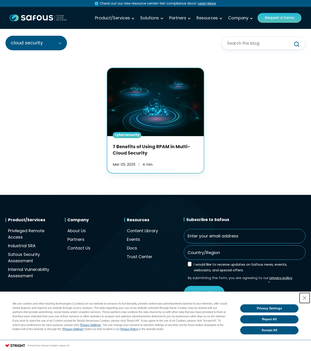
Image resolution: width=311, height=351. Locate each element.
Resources (207, 18)
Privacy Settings (269, 308)
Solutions (149, 18)
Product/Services (112, 18)
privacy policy (281, 277)
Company (238, 18)
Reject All (269, 319)
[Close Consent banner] (305, 298)
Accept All (269, 330)
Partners (177, 18)
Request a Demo (279, 17)
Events (133, 239)
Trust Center (139, 256)
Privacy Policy (129, 329)
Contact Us (78, 248)
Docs (132, 248)
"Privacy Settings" (90, 325)
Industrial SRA (22, 246)
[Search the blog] (296, 44)
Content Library (142, 231)
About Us (76, 231)
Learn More (207, 3)
